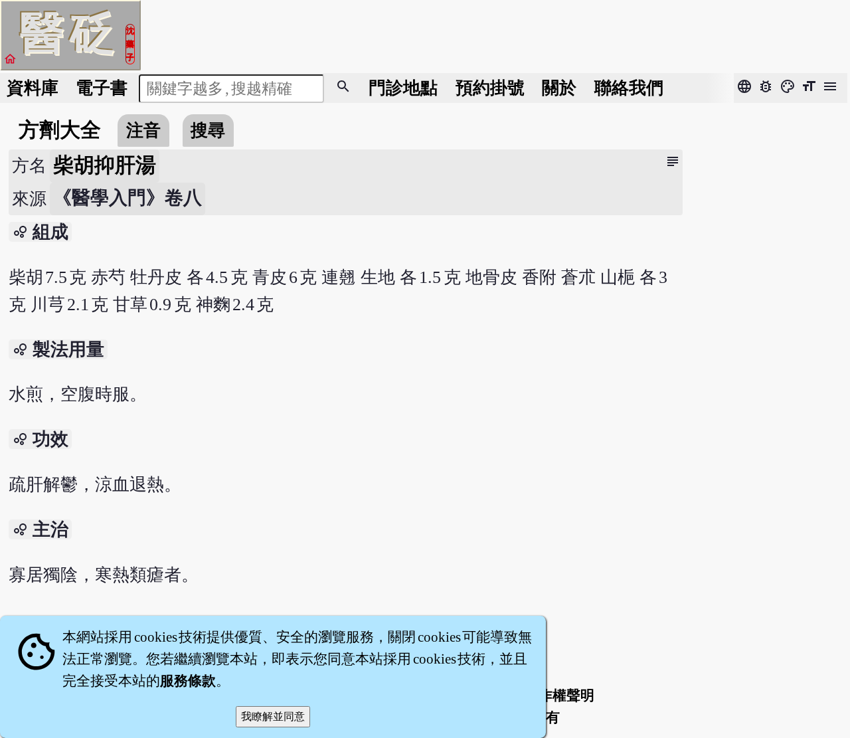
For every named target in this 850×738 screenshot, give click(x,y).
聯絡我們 (628, 88)
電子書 (102, 88)
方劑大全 (60, 130)
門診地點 (403, 88)
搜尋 (208, 130)
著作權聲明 (559, 695)
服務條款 (188, 681)
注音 (143, 130)
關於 (559, 88)
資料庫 (32, 88)
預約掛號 (490, 88)
